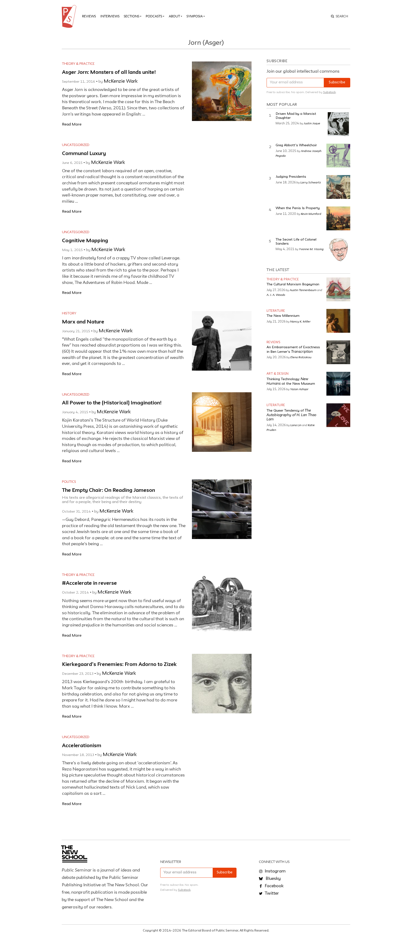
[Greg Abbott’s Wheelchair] (338, 155)
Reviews (89, 16)
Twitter (271, 893)
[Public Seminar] (70, 16)
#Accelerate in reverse (89, 583)
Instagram (275, 871)
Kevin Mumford (311, 213)
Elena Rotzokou (300, 357)
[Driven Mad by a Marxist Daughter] (338, 124)
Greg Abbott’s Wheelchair (296, 145)
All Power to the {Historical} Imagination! (112, 403)
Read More (72, 124)
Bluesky (273, 879)
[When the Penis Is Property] (338, 218)
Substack (329, 92)
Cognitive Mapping (85, 241)
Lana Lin (295, 425)
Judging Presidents (291, 176)
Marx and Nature (83, 322)
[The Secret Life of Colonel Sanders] (338, 250)
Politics (69, 481)
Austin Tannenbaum (303, 290)
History (69, 313)
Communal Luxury (84, 153)
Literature (276, 311)
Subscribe (337, 82)
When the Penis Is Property (298, 208)
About (174, 16)
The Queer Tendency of (291, 415)
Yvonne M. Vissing (311, 249)
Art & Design (278, 374)
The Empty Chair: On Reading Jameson (108, 490)
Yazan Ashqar (299, 389)
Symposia (194, 16)
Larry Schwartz (310, 182)
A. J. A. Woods (276, 294)
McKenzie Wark (121, 81)
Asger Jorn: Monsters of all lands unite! (109, 72)
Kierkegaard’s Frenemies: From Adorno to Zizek (119, 664)
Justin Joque (312, 123)
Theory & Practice (78, 63)
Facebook (273, 886)
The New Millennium (283, 315)
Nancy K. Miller (300, 321)
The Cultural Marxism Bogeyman (293, 284)
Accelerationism (81, 746)
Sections (131, 16)
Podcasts (154, 16)
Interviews (109, 16)
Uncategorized (75, 145)
